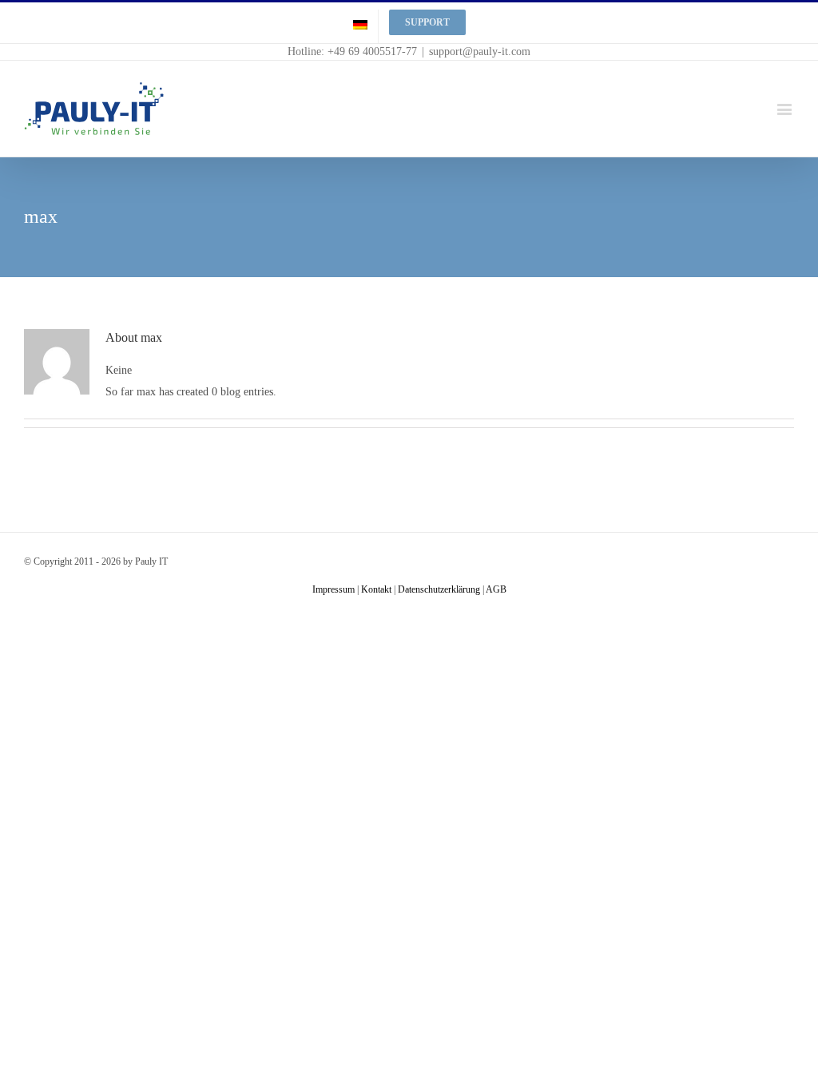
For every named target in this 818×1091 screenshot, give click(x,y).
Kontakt (376, 589)
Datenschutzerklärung (439, 589)
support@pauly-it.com (479, 52)
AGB (496, 589)
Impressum (333, 589)
